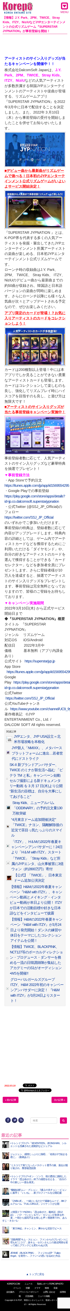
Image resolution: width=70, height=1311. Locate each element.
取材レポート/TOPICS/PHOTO (50, 1284)
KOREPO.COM (13, 1284)
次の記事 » (59, 1099)
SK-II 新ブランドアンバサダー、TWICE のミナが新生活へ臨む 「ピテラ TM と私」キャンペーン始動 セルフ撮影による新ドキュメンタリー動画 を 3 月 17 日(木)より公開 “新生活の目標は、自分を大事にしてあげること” (36, 781)
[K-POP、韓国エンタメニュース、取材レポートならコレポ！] (18, 5)
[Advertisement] (35, 44)
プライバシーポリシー (29, 1292)
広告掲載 (29, 1296)
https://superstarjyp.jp (40, 661)
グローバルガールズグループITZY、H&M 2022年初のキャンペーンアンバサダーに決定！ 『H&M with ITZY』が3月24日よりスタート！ (37, 990)
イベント (17, 1288)
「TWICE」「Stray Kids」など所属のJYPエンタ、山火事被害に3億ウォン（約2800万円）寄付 (37, 863)
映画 (47, 1288)
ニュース (28, 1284)
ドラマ (37, 1288)
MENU (64, 12)
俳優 (28, 1288)
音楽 (55, 1288)
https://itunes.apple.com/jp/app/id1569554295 (36, 485)
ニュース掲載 (44, 1296)
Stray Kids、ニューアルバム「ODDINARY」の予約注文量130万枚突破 (37, 808)
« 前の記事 (10, 1099)
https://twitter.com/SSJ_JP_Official (28, 517)
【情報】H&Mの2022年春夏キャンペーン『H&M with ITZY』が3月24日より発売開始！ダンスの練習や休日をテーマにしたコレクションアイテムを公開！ (36, 930)
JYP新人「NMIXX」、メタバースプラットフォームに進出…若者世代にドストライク (37, 753)
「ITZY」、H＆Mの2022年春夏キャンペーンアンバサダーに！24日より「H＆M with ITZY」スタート (36, 847)
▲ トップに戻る (35, 1274)
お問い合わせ (49, 1292)
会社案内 (10, 1292)
